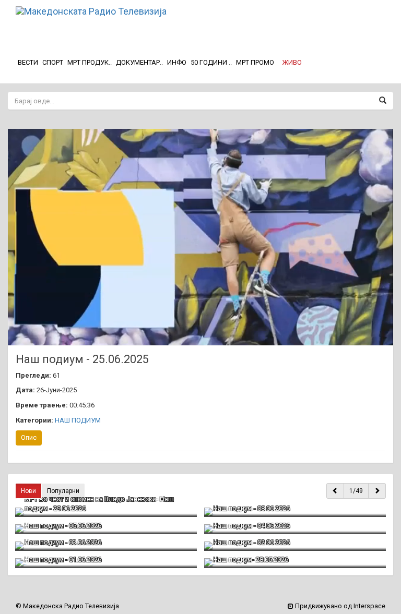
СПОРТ (52, 62)
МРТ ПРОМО (255, 62)
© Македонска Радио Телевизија (67, 606)
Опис (29, 437)
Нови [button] (28, 491)
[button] (292, 62)
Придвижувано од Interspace (339, 606)
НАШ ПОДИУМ (78, 420)
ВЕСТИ (28, 62)
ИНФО (176, 62)
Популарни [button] (63, 491)
